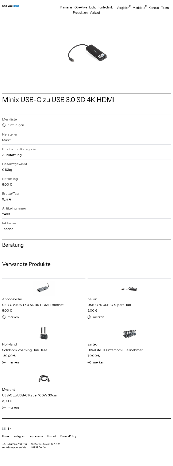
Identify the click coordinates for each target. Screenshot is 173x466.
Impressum (36, 436)
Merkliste (140, 8)
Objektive (80, 7)
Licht (92, 7)
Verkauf (95, 13)
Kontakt (154, 8)
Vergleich (124, 8)
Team (165, 8)
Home (5, 436)
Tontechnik (105, 7)
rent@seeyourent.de (14, 447)
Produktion (80, 13)
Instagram (19, 436)
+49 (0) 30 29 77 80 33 (14, 443)
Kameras (66, 7)
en (9, 428)
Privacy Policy (68, 436)
